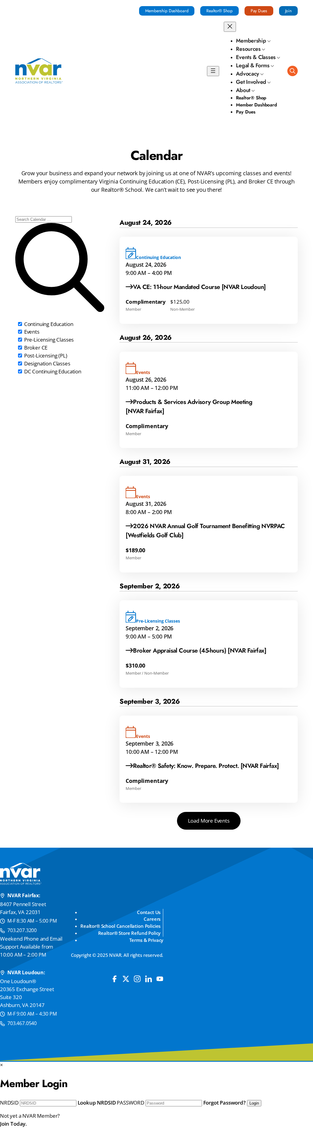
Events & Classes (256, 57)
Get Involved (251, 82)
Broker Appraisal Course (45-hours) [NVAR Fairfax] (199, 650)
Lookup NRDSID (97, 1102)
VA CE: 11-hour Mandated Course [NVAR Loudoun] (199, 287)
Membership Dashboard (166, 11)
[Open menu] (213, 71)
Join (288, 11)
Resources (248, 49)
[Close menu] (230, 27)
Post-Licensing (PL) (45, 355)
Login (254, 1103)
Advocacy (247, 74)
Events (31, 331)
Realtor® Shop (219, 11)
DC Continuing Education (52, 371)
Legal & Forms (253, 65)
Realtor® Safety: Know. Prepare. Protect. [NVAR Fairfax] (206, 765)
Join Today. (13, 1123)
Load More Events (209, 820)
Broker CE (35, 347)
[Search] (292, 71)
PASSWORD (130, 1102)
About (243, 90)
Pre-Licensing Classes (48, 339)
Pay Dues (259, 11)
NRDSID (9, 1102)
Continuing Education (48, 324)
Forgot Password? (224, 1102)
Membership (251, 41)
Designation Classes (46, 363)
